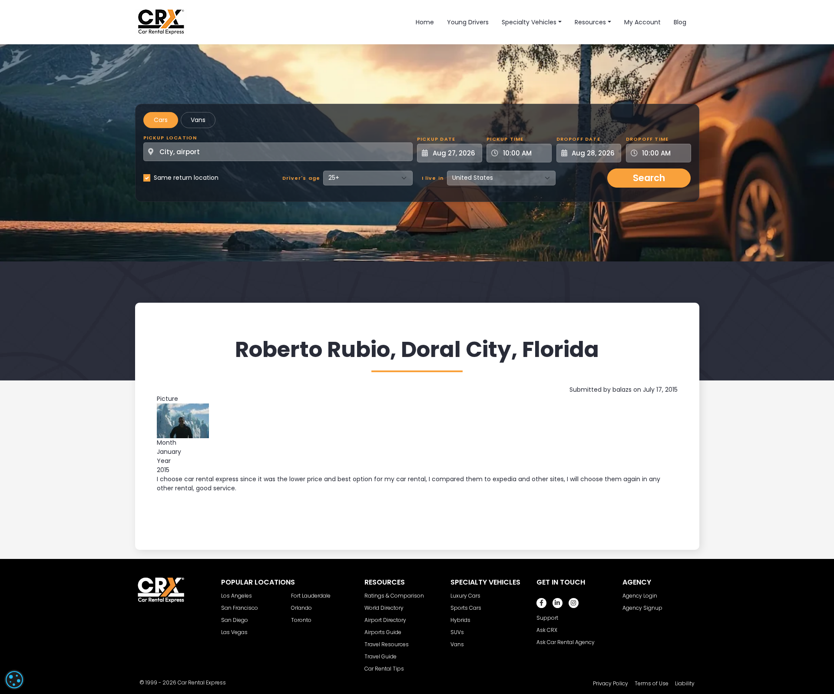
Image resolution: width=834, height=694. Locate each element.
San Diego (234, 620)
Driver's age (301, 178)
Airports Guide (382, 632)
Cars (161, 120)
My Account (642, 22)
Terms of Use (652, 683)
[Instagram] (574, 603)
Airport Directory (385, 620)
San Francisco (239, 607)
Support (547, 617)
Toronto (301, 620)
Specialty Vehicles (529, 22)
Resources (590, 22)
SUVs (457, 632)
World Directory (384, 607)
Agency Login (639, 595)
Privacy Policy (610, 683)
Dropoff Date (578, 138)
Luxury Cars (465, 595)
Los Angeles (236, 595)
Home (425, 22)
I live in (433, 178)
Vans (198, 120)
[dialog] (14, 680)
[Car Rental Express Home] (161, 22)
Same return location (186, 177)
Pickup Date (436, 138)
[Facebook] (541, 603)
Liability (685, 683)
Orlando (301, 607)
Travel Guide (380, 656)
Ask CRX (546, 630)
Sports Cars (465, 607)
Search (649, 178)
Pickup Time (504, 138)
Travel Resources (386, 644)
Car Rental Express (202, 682)
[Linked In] (558, 603)
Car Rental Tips (384, 668)
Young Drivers (468, 22)
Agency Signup (642, 607)
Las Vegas (234, 632)
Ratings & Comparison (394, 595)
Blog (680, 22)
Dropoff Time (647, 138)
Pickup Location (170, 137)
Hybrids (460, 620)
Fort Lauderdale (311, 595)
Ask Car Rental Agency (565, 642)
